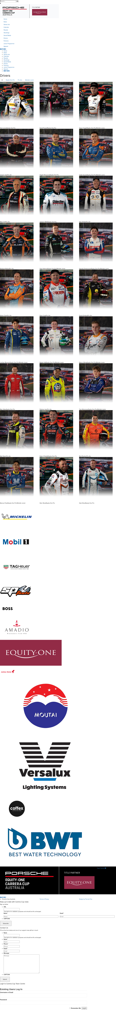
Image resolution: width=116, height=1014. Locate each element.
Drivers (6, 38)
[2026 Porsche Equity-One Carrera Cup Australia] (29, 11)
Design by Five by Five (85, 899)
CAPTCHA (7, 918)
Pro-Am (20, 80)
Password (3, 999)
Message (6, 953)
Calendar (6, 27)
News (5, 22)
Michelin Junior (29, 80)
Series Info (7, 24)
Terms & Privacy (44, 899)
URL (5, 907)
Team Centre (101, 868)
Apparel (6, 46)
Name (6, 913)
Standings (6, 33)
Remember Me (76, 1008)
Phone (6, 944)
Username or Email (6, 992)
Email (62, 913)
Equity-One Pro (10, 80)
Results (6, 30)
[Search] (17, 1)
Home (5, 19)
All (2, 80)
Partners (6, 41)
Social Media (7, 35)
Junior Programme (9, 43)
